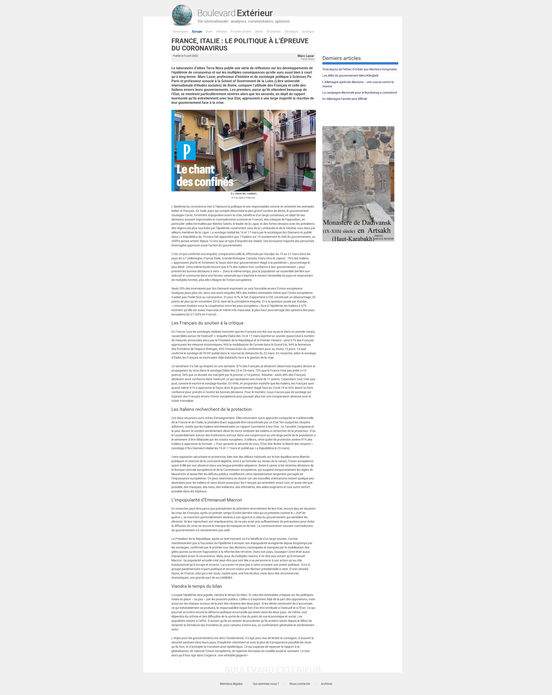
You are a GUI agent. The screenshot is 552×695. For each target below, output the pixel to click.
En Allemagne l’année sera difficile (344, 99)
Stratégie (291, 31)
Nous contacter (300, 684)
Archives (326, 684)
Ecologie (308, 31)
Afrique (221, 31)
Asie (209, 31)
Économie (274, 31)
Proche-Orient (241, 31)
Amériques (180, 31)
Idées (259, 31)
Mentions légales (231, 684)
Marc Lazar (306, 56)
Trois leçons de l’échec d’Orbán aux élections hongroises (359, 69)
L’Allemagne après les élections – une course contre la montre (358, 84)
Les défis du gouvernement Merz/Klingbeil (350, 75)
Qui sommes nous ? (266, 684)
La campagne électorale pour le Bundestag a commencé (359, 92)
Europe (197, 31)
